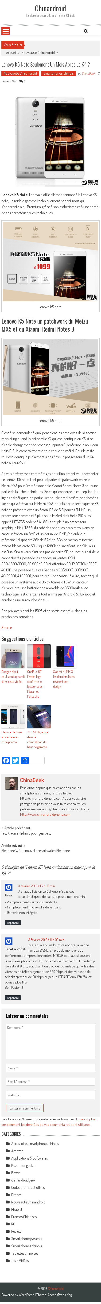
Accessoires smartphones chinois (35, 1143)
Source (6, 627)
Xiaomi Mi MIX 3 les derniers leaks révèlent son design (63, 679)
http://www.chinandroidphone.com (45, 814)
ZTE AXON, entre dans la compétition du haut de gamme (37, 739)
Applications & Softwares (29, 1158)
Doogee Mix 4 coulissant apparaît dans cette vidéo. (13, 677)
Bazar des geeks (22, 1165)
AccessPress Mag (60, 1294)
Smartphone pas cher (27, 1238)
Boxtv (15, 1172)
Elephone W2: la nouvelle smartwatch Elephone (35, 851)
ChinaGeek (88, 73)
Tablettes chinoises (24, 1253)
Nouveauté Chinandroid (38, 52)
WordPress (27, 1294)
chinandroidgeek (23, 1180)
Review (16, 1231)
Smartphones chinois (58, 73)
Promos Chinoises (24, 1216)
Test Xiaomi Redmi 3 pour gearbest (26, 834)
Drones (16, 1194)
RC (13, 1224)
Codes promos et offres (28, 1187)
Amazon (17, 1150)
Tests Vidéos (20, 1260)
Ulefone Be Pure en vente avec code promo (11, 737)
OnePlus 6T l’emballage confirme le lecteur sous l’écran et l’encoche (34, 684)
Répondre (13, 922)
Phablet (16, 1209)
